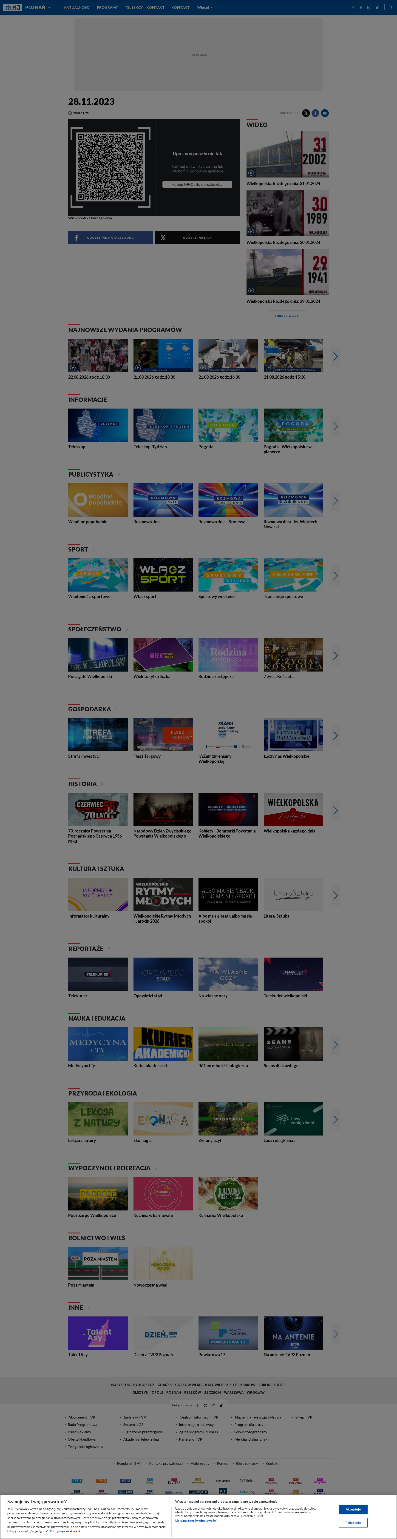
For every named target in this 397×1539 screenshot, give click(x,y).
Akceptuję (353, 1509)
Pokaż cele (353, 1523)
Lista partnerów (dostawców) (196, 1520)
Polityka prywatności (65, 1531)
